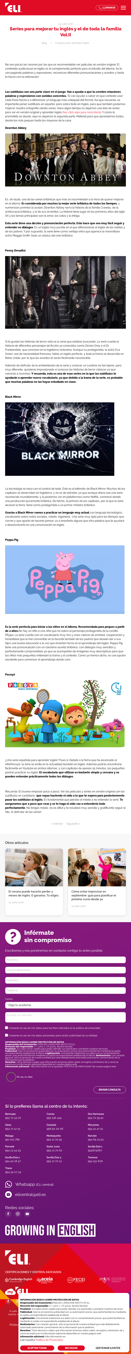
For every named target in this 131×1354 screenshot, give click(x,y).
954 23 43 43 (13, 1150)
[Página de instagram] (18, 1301)
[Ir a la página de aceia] (44, 1279)
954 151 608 (95, 1161)
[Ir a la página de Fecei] (76, 1279)
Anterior (58, 823)
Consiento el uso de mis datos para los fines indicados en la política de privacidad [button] (54, 1028)
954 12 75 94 (54, 1139)
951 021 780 (12, 1139)
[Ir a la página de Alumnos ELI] (16, 1290)
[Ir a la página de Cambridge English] (18, 1279)
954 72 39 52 (95, 1117)
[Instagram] (18, 1214)
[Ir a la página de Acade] (112, 1279)
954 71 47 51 (12, 1128)
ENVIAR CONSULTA (110, 1089)
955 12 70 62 (54, 1150)
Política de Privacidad (49, 1340)
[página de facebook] (8, 1301)
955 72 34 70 (13, 1117)
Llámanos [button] (108, 7)
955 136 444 (54, 1117)
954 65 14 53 (96, 1139)
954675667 (95, 1150)
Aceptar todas (37, 1348)
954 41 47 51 (95, 1128)
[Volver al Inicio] (13, 7)
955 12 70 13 (54, 1161)
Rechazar (71, 1348)
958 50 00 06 (55, 1128)
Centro (9, 999)
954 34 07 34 (13, 1172)
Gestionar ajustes (108, 1348)
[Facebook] (8, 1214)
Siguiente (72, 823)
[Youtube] (27, 1214)
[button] (123, 7)
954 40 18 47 (13, 1161)
